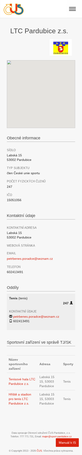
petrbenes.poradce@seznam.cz (30, 258)
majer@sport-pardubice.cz (57, 436)
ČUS (39, 450)
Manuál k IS (67, 442)
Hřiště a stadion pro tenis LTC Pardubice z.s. (20, 399)
